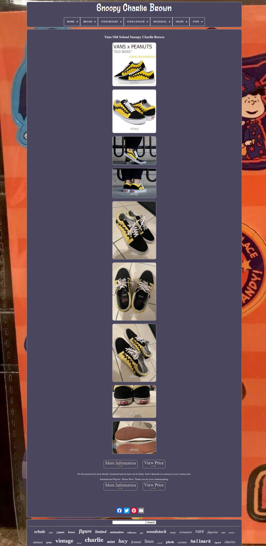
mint (111, 541)
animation (117, 532)
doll (141, 533)
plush (170, 542)
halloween (131, 532)
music (232, 532)
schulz (39, 531)
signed (217, 542)
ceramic (182, 542)
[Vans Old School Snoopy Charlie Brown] (134, 64)
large (173, 532)
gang (79, 543)
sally (51, 532)
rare (199, 531)
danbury (38, 542)
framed (136, 542)
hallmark (201, 541)
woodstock (156, 531)
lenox (71, 532)
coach (159, 543)
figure (85, 531)
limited (100, 531)
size (223, 532)
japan (60, 532)
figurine (213, 532)
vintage (64, 541)
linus (149, 541)
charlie (94, 539)
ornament (186, 532)
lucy (123, 541)
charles (230, 542)
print (49, 542)
